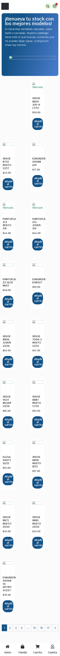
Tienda (22, 652)
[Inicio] (8, 647)
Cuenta (52, 652)
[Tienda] (22, 647)
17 (48, 627)
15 (34, 627)
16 (41, 627)
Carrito (37, 652)
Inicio (7, 652)
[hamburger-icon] (5, 6)
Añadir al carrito (38, 124)
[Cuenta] (52, 647)
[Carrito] (38, 647)
